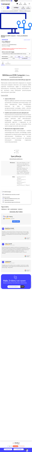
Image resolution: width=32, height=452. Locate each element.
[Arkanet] (1, 11)
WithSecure (7, 41)
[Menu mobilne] (29, 3)
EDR (8, 209)
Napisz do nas (8, 449)
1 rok (11, 56)
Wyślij (22, 286)
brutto (18, 443)
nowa (14, 58)
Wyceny (20, 4)
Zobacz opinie (16, 221)
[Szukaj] (8, 7)
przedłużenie (24, 58)
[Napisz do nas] (27, 449)
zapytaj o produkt (27, 39)
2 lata (19, 56)
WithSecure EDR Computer (25, 11)
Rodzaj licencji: (5, 58)
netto (16, 443)
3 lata (26, 56)
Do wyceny (15, 446)
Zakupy (24, 4)
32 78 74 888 (18, 449)
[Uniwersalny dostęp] (17, 3)
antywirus (20, 209)
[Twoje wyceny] (20, 3)
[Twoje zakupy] (25, 3)
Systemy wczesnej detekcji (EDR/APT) (10, 11)
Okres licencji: (5, 56)
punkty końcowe (14, 209)
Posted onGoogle (28, 238)
